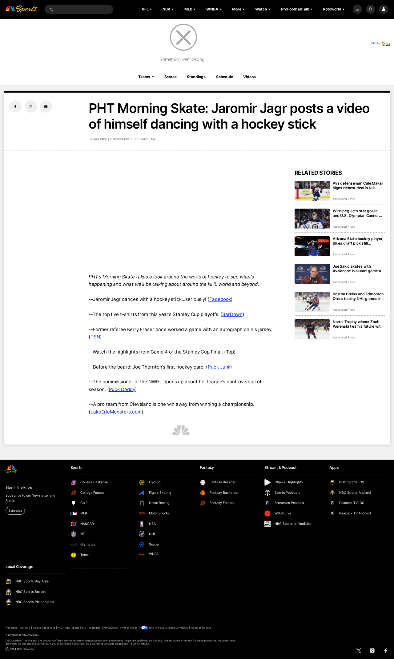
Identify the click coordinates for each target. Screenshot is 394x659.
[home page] (22, 9)
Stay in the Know (19, 487)
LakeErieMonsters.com (115, 412)
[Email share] (46, 106)
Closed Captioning (44, 627)
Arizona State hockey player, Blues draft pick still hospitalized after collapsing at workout (358, 241)
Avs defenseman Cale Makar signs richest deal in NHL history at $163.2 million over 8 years (358, 185)
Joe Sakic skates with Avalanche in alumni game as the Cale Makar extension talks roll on (358, 268)
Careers (25, 627)
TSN (95, 337)
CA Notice (181, 627)
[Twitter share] (31, 106)
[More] (357, 9)
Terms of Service (201, 627)
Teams (144, 76)
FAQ (60, 627)
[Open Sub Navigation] (151, 9)
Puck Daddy (122, 389)
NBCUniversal (30, 634)
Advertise (11, 627)
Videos (249, 76)
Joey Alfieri (100, 139)
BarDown (232, 314)
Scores (170, 76)
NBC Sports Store (75, 627)
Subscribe (15, 510)
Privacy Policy (129, 627)
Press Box (95, 627)
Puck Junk (219, 367)
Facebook (220, 299)
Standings (196, 76)
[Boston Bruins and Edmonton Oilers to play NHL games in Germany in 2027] (312, 302)
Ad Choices (110, 627)
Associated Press (344, 199)
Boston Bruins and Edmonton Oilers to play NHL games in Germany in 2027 (358, 296)
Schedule (224, 76)
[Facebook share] (15, 106)
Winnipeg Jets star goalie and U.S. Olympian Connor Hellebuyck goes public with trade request (357, 213)
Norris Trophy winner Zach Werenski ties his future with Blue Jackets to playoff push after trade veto (358, 324)
